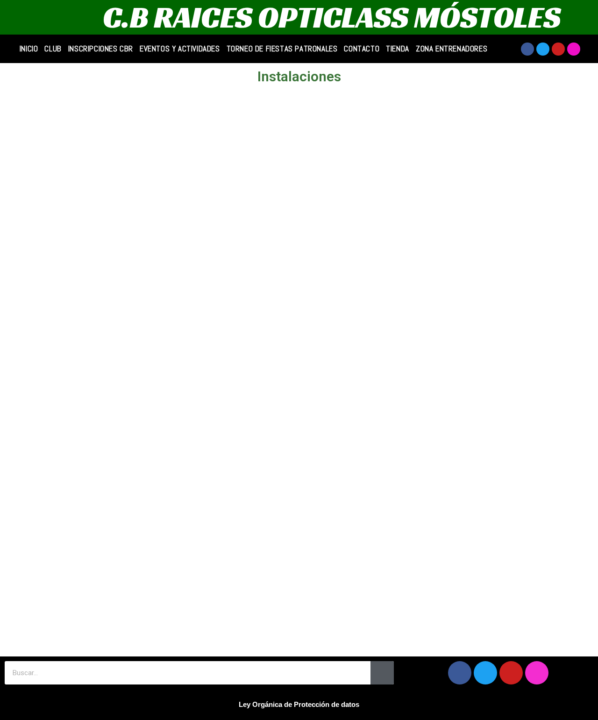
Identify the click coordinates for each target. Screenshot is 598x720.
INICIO (29, 48)
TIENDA (397, 48)
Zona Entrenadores (451, 48)
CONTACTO (361, 48)
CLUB (52, 48)
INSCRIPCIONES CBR (100, 48)
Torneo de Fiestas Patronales (282, 48)
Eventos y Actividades (180, 48)
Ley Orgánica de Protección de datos (299, 704)
